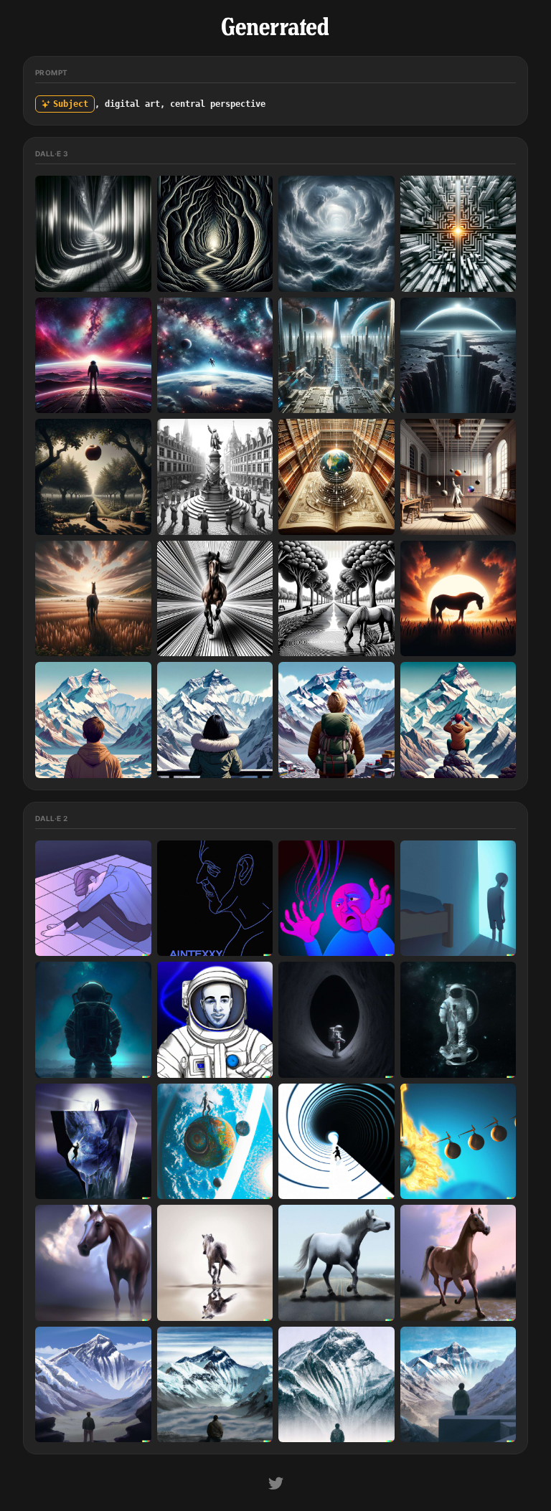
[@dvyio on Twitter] (275, 1485)
